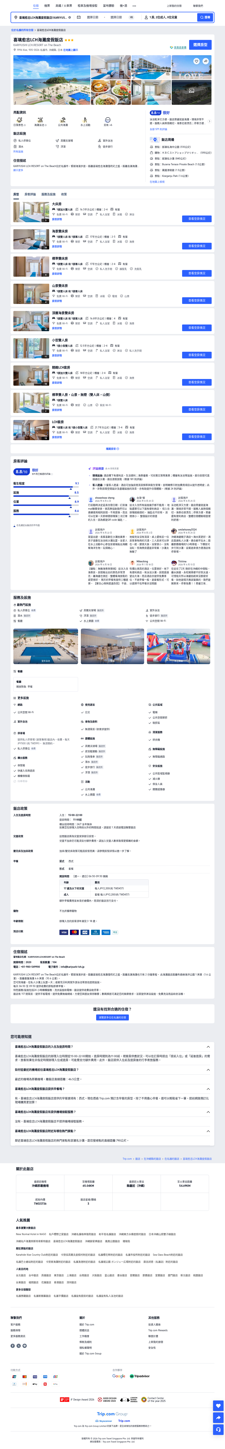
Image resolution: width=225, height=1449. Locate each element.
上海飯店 (71, 1275)
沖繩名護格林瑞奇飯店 (83, 1234)
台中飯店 (33, 1275)
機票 (47, 5)
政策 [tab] (64, 194)
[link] (174, 6)
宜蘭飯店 (160, 1275)
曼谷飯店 (122, 1275)
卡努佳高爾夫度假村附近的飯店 (78, 1254)
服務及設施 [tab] (48, 194)
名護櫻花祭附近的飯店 (110, 1254)
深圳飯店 (71, 1282)
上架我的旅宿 (155, 1342)
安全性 (152, 1347)
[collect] (218, 1405)
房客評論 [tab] (30, 194)
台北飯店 (21, 1275)
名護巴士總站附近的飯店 (29, 1261)
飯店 (137, 1158)
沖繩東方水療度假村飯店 (132, 1234)
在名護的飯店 (172, 1158)
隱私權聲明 (85, 1347)
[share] (218, 1417)
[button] (134, 6)
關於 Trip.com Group (90, 1353)
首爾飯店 (135, 1275)
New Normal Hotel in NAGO (31, 1234)
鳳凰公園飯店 (112, 1241)
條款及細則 (85, 1342)
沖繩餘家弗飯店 (93, 1241)
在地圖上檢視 (157, 181)
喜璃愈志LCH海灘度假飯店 (38, 39)
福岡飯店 (33, 1282)
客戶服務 (15, 1324)
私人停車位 (24, 610)
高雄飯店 (46, 1275)
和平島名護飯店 (107, 1234)
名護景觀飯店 (23, 1295)
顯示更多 (18, 170)
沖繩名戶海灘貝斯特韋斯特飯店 (33, 1241)
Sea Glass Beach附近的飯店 (168, 1254)
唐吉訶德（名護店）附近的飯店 (160, 1261)
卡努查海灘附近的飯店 (58, 1261)
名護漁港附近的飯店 (84, 1261)
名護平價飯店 (61, 1295)
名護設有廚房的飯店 (82, 1295)
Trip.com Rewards (158, 1330)
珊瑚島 (126, 1241)
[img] (51, 80)
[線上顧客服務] (218, 1429)
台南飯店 (84, 1275)
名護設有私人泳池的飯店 (109, 1295)
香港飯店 (59, 1282)
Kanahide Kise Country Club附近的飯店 (37, 1254)
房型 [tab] (16, 194)
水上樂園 (89, 620)
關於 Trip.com (86, 1324)
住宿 (36, 5)
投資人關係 (154, 1324)
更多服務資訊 (18, 1336)
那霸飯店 (147, 1275)
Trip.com (127, 1158)
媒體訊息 (84, 1330)
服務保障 (15, 1330)
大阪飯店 (97, 1275)
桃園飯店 (198, 1275)
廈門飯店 (173, 1275)
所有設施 (18, 151)
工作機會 (84, 1336)
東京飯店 (59, 1275)
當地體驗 (108, 5)
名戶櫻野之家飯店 (59, 1234)
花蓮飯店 (46, 1282)
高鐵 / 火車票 (64, 5)
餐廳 (20, 620)
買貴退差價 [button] (180, 47)
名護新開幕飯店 (42, 1295)
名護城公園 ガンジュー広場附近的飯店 (119, 1261)
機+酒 (123, 5)
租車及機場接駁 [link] (87, 5)
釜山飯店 (109, 1275)
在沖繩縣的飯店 (152, 1158)
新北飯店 (185, 1275)
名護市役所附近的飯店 (138, 1254)
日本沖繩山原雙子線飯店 (162, 1234)
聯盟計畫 (153, 1336)
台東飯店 (21, 1282)
